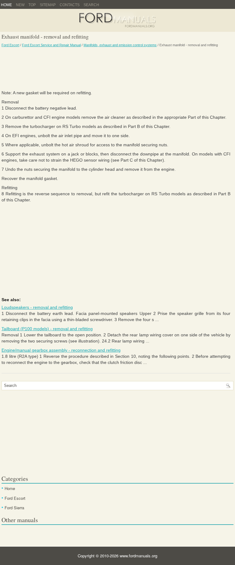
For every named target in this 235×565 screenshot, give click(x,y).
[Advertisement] (116, 68)
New (20, 5)
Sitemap (48, 5)
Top (32, 5)
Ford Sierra (14, 508)
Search (91, 5)
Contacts (70, 5)
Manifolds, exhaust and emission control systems (120, 45)
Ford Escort (10, 45)
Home (6, 5)
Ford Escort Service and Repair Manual (51, 45)
